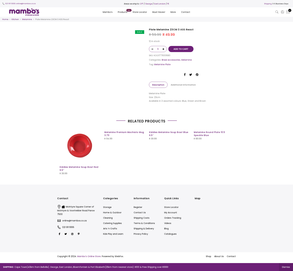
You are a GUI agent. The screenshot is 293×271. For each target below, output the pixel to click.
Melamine (27, 19)
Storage (107, 207)
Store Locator (140, 12)
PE (168, 3)
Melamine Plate (162, 64)
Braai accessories (171, 59)
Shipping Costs (141, 217)
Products (122, 12)
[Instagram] (72, 234)
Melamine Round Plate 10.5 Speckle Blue (209, 134)
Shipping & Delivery (144, 228)
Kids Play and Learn (113, 233)
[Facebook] (60, 234)
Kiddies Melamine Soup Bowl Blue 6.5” (168, 134)
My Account (170, 212)
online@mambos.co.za (26, 3)
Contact (185, 12)
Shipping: (268, 3)
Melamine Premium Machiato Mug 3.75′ (124, 134)
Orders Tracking (172, 217)
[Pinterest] (79, 234)
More (173, 12)
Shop (208, 256)
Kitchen (15, 19)
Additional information (183, 84)
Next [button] (230, 150)
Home (5, 19)
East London (160, 3)
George (148, 3)
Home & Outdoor (112, 212)
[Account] (282, 12)
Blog (166, 228)
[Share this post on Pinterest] (197, 75)
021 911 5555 (10, 3)
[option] (102, 30)
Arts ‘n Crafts (110, 228)
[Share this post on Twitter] (190, 75)
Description (158, 84)
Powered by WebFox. (113, 256)
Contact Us (140, 212)
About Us (219, 256)
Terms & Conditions (144, 223)
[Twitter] (66, 234)
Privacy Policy (141, 233)
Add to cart (181, 49)
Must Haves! (158, 12)
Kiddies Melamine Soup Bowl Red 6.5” (79, 169)
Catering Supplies (112, 223)
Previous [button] (62, 150)
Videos (167, 223)
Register (138, 207)
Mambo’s (107, 12)
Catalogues (170, 233)
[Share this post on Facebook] (185, 75)
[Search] (277, 12)
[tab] (158, 85)
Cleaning (108, 217)
